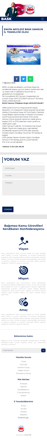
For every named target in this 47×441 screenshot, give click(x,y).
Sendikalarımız (23, 390)
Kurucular (23, 364)
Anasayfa (23, 384)
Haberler (23, 387)
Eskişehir (23, 415)
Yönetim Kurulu (23, 367)
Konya (23, 406)
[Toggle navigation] (42, 19)
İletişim (23, 396)
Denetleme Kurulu (23, 373)
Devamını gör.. (23, 418)
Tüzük (23, 362)
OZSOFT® (27, 435)
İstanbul (23, 412)
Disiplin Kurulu (23, 370)
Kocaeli (23, 409)
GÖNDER (8, 209)
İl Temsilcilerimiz (23, 393)
